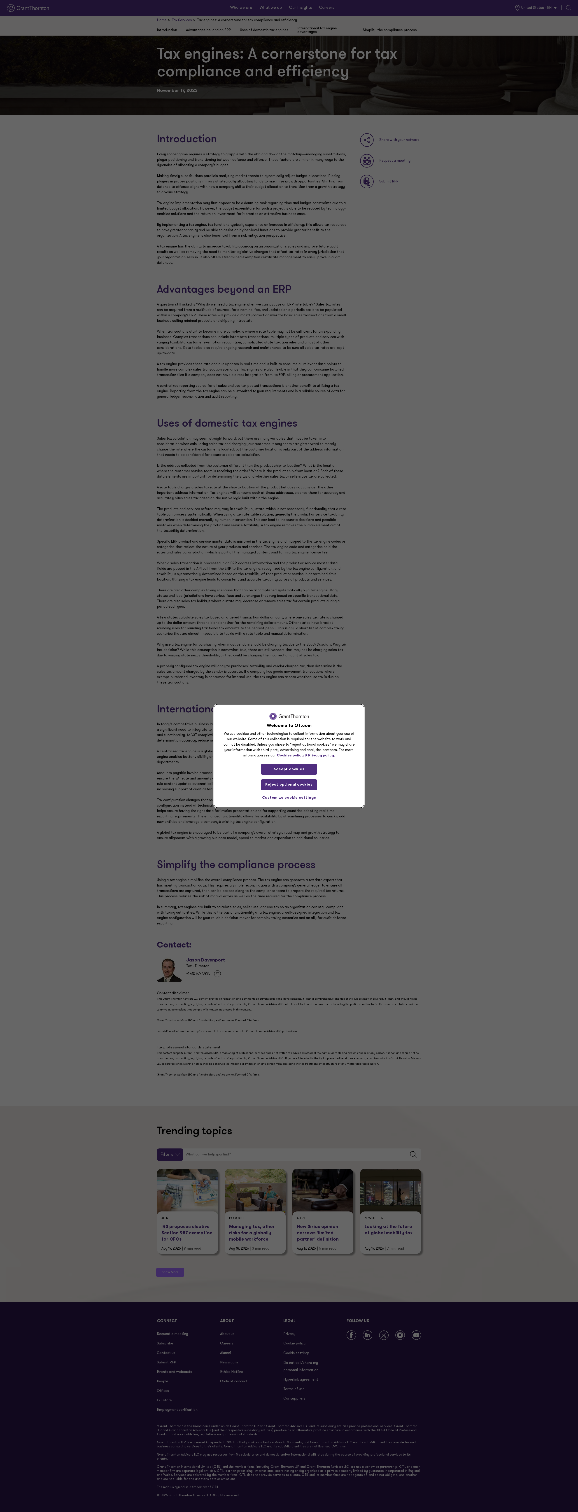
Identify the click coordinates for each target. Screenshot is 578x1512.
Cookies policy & (292, 755)
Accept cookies (288, 769)
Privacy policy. (321, 755)
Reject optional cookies (288, 784)
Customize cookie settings (289, 798)
